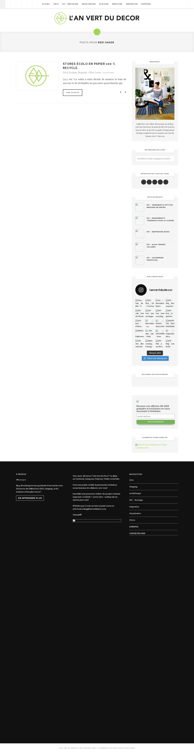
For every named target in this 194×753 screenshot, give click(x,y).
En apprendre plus (30, 498)
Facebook (80, 479)
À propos (133, 527)
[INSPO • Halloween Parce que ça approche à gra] (139, 333)
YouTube (115, 479)
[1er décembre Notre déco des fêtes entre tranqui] (160, 303)
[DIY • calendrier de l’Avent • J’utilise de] (139, 313)
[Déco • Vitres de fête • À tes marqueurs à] (139, 303)
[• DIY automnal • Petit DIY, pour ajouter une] (149, 333)
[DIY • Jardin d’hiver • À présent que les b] (139, 323)
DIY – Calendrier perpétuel (155, 259)
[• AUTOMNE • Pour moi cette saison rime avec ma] (160, 333)
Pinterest (99, 479)
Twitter (107, 479)
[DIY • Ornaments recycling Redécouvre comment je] (160, 313)
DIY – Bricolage (70, 4)
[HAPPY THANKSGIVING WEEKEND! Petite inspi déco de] (170, 323)
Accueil (46, 4)
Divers (132, 520)
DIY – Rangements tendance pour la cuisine (160, 219)
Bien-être (117, 4)
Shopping (146, 4)
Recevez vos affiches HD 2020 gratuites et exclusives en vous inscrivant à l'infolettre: (153, 408)
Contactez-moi (137, 533)
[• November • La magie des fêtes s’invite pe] (149, 323)
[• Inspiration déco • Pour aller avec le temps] (170, 333)
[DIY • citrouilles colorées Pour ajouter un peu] (139, 343)
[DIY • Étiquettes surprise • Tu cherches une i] (170, 303)
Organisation (135, 513)
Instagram (89, 479)
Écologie (104, 4)
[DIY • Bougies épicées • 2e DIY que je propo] (170, 313)
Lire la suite (72, 92)
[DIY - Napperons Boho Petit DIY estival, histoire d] (170, 343)
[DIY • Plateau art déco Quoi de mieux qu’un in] (160, 343)
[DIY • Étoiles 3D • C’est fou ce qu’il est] (149, 303)
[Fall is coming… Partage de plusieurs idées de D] (149, 343)
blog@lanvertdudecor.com (95, 509)
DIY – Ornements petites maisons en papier (160, 206)
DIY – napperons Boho (158, 232)
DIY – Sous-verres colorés (156, 246)
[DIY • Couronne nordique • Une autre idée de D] (149, 313)
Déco (56, 4)
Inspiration (132, 4)
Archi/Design (89, 4)
